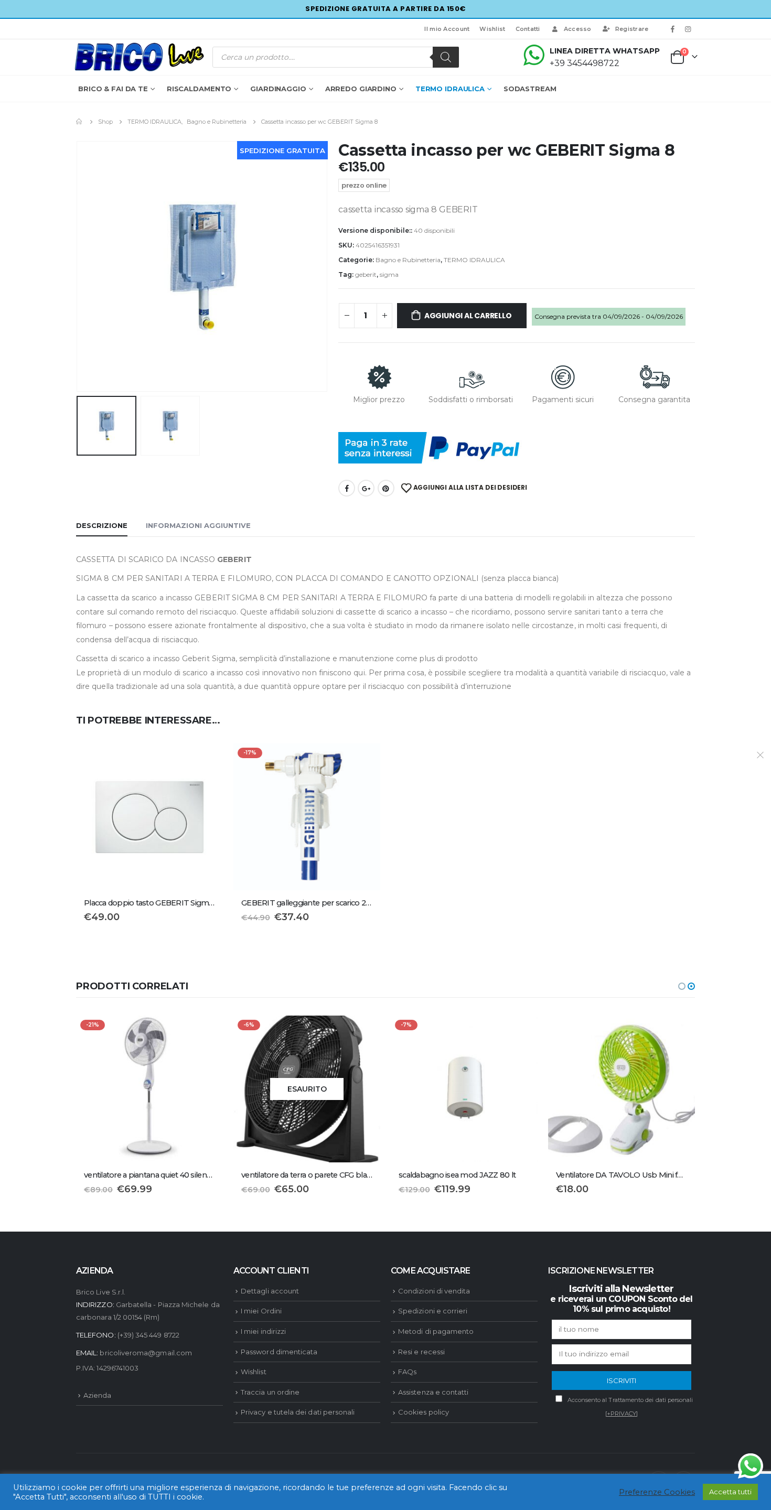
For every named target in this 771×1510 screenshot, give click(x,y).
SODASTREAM (530, 88)
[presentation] (79, 266)
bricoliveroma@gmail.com (146, 1353)
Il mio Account (446, 29)
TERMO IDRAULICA (450, 88)
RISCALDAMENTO (199, 88)
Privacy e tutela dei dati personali (298, 1412)
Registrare (632, 29)
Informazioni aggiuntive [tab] (198, 525)
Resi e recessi (421, 1351)
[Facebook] (673, 29)
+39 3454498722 (584, 63)
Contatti (528, 29)
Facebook (346, 488)
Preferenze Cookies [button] (657, 1492)
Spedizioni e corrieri (432, 1311)
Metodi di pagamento (436, 1331)
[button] (682, 986)
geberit (366, 274)
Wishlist (492, 29)
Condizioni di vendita (434, 1291)
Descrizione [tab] (101, 525)
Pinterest (386, 488)
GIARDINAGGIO (278, 88)
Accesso (578, 29)
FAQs (407, 1371)
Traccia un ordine (270, 1392)
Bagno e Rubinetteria (408, 260)
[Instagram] (688, 29)
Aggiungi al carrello (468, 315)
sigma (389, 274)
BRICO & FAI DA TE (113, 88)
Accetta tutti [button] (730, 1491)
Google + (366, 488)
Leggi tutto (363, 1032)
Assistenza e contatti (433, 1392)
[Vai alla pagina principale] (79, 121)
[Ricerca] (446, 57)
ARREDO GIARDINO (361, 88)
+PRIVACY (622, 1413)
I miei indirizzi (263, 1331)
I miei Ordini (261, 1311)
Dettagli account (270, 1291)
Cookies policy (423, 1412)
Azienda (97, 1395)
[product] (149, 816)
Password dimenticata (279, 1351)
